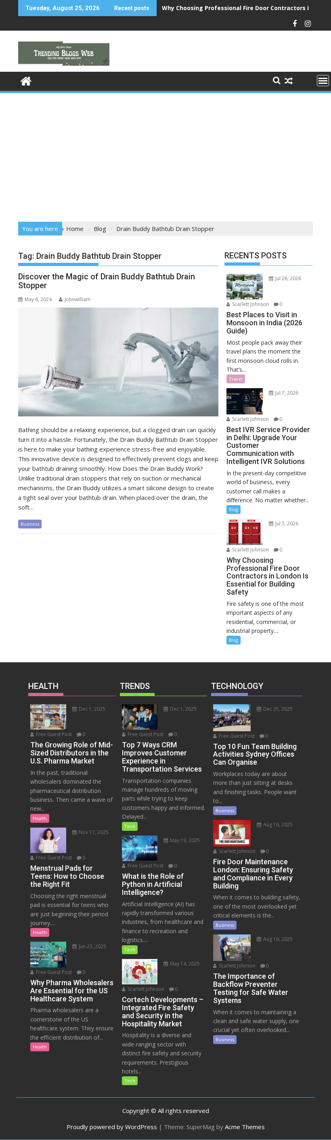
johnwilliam (77, 299)
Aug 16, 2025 (277, 824)
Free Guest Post (53, 734)
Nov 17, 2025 (93, 832)
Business (30, 524)
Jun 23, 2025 (92, 946)
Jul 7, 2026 (286, 392)
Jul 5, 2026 (286, 523)
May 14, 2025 (184, 963)
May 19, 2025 (184, 840)
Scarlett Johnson (250, 304)
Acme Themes (245, 1127)
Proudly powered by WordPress (112, 1127)
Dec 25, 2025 (277, 708)
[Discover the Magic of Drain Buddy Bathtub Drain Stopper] (118, 362)
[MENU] (323, 80)
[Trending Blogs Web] (26, 80)
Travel (236, 379)
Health (40, 818)
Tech (129, 826)
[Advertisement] (165, 154)
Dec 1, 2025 (91, 708)
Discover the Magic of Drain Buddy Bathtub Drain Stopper (106, 281)
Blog (233, 509)
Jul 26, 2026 (287, 278)
